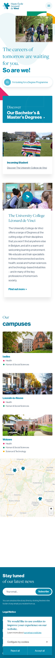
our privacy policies (32, 632)
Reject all (15, 650)
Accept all (40, 650)
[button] (51, 509)
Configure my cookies (18, 641)
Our (17, 321)
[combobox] (27, 82)
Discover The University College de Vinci (27, 167)
